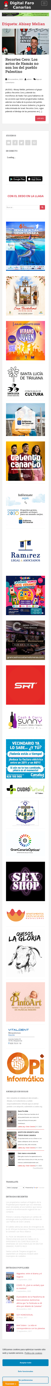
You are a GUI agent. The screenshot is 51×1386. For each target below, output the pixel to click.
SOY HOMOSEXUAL (24, 1314)
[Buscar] (42, 207)
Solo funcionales (25, 1371)
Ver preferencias (25, 1380)
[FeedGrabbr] (25, 1168)
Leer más (40, 118)
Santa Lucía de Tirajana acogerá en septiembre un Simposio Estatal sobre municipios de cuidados (22, 1253)
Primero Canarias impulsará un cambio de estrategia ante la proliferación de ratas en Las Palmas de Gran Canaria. (24, 1219)
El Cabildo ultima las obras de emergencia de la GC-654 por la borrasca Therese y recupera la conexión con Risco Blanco (25, 1229)
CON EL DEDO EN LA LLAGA (26, 196)
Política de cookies (33, 1353)
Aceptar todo (25, 1363)
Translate (41, 1187)
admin (29, 79)
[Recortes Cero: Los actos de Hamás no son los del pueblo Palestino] (25, 42)
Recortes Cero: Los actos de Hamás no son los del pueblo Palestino (22, 65)
